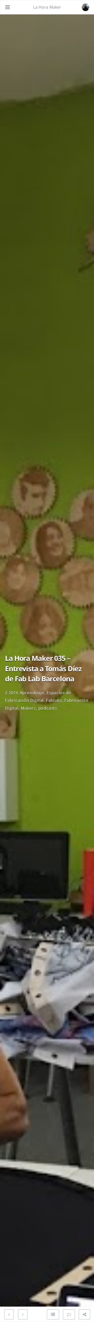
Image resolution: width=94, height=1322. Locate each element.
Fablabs (54, 700)
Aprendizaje (32, 692)
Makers (28, 708)
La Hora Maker (47, 7)
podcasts (47, 708)
